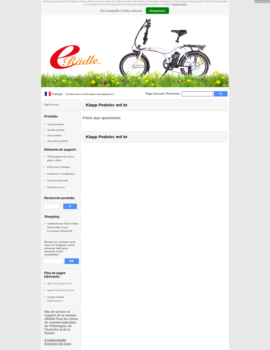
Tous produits (54, 135)
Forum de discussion (57, 180)
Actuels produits (55, 124)
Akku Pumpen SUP (59, 283)
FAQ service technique (58, 167)
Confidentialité (55, 340)
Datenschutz (179, 4)
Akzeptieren (157, 10)
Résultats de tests (56, 187)
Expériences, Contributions (61, 173)
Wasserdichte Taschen (60, 290)
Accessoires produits (57, 141)
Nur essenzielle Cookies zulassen (121, 10)
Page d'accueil (154, 93)
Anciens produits (56, 130)
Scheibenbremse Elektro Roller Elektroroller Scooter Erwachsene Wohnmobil (62, 227)
